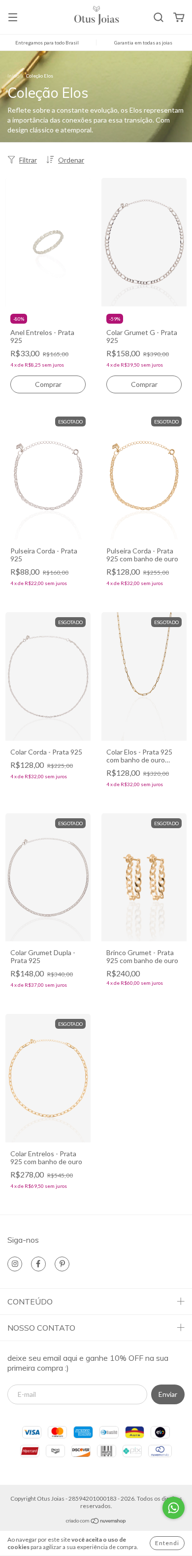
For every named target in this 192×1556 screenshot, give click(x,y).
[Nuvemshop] (96, 1521)
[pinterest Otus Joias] (62, 1264)
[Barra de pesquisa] (158, 17)
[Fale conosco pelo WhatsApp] (173, 1508)
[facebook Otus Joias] (38, 1264)
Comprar (48, 384)
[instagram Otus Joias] (14, 1264)
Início (13, 76)
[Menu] (13, 18)
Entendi (167, 1543)
